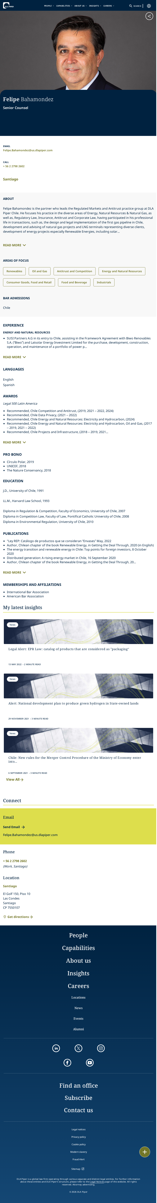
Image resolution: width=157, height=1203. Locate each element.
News (78, 1008)
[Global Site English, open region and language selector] (149, 6)
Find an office (78, 1085)
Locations (78, 997)
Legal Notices (97, 1181)
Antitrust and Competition (74, 271)
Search (137, 6)
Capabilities (63, 5)
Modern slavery (78, 1151)
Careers (107, 5)
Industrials (104, 282)
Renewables (14, 271)
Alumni (78, 1029)
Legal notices (79, 1129)
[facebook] (67, 1063)
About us (79, 5)
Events (78, 1018)
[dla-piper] (14, 5)
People (48, 5)
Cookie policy (79, 1144)
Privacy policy (78, 1137)
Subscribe (78, 1098)
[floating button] (144, 1152)
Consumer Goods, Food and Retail (29, 282)
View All (13, 779)
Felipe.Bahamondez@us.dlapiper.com (28, 150)
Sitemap (75, 1169)
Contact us (78, 1110)
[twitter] (78, 1048)
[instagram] (101, 1048)
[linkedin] (56, 1048)
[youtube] (90, 1063)
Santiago (10, 179)
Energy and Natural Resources (122, 271)
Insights (94, 5)
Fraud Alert (78, 1159)
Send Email (11, 827)
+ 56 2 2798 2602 (14, 166)
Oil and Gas (39, 271)
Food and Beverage (74, 282)
